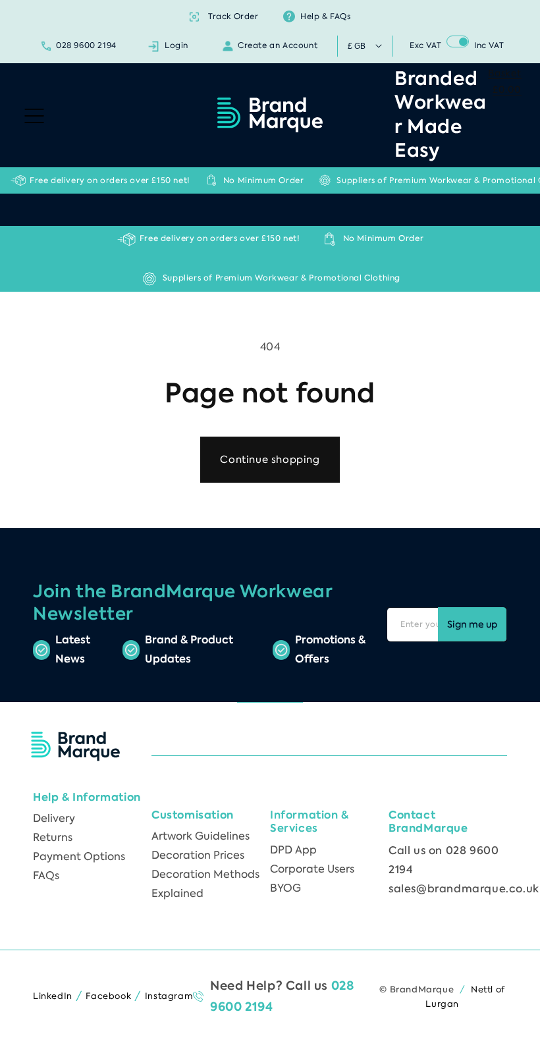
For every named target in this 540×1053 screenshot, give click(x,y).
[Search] (485, 208)
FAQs (46, 875)
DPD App (293, 850)
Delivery (54, 818)
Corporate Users (312, 869)
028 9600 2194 (86, 45)
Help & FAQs (325, 16)
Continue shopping (269, 459)
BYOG (285, 888)
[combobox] (270, 209)
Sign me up (472, 624)
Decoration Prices (197, 855)
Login (176, 45)
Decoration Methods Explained (205, 883)
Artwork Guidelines (200, 836)
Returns (52, 837)
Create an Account (277, 45)
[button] (34, 113)
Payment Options (79, 856)
